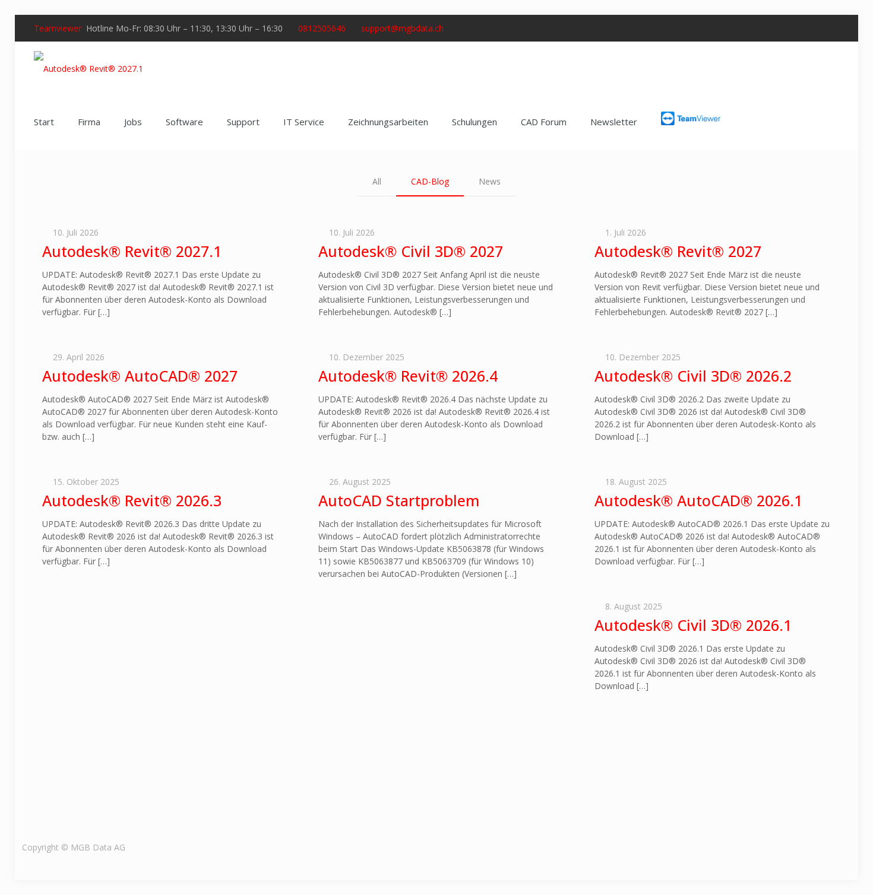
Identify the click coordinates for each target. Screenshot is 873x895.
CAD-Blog (430, 181)
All (376, 181)
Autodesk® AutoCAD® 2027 (140, 376)
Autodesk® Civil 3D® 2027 (410, 251)
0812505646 (322, 28)
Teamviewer (57, 28)
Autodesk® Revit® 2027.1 (132, 251)
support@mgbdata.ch (402, 28)
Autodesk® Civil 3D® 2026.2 (693, 376)
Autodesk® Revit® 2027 (677, 251)
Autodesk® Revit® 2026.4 (408, 376)
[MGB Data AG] (88, 68)
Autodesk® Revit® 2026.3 (132, 500)
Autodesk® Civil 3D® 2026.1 (693, 625)
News (490, 181)
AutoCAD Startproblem (398, 500)
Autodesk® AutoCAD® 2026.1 (698, 500)
